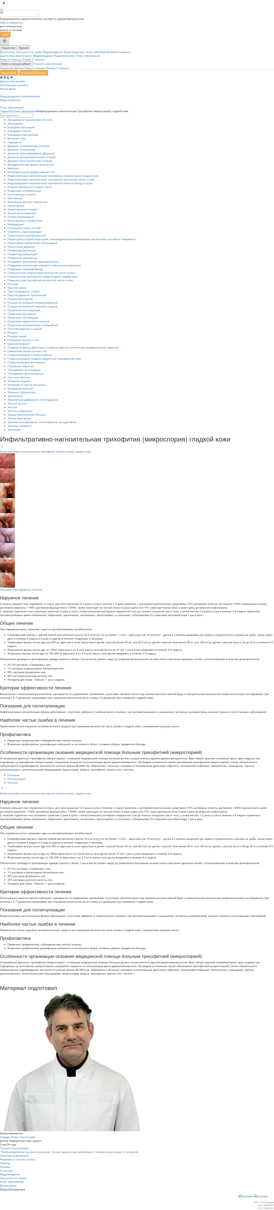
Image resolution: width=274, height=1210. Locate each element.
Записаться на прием (29, 52)
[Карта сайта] (8, 77)
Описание (6, 589)
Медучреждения (53, 52)
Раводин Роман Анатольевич (17, 1137)
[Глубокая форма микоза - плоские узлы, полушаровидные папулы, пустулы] (7, 490)
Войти (5, 34)
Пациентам (8, 47)
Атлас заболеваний (98, 52)
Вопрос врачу (9, 72)
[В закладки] (11, 77)
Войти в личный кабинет (16, 64)
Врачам (23, 47)
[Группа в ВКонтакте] (246, 1196)
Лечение (37, 589)
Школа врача (24, 55)
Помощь (16, 59)
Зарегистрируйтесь (11, 22)
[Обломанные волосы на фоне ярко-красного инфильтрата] (7, 565)
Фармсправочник (75, 52)
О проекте (38, 59)
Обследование (22, 589)
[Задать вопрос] (4, 77)
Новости (5, 59)
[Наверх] (3, 3)
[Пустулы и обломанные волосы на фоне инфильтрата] (7, 460)
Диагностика (8, 52)
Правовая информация (14, 1155)
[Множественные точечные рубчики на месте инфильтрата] (7, 550)
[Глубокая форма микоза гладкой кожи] (7, 505)
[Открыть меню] (1, 9)
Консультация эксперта (33, 72)
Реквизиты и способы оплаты (18, 1159)
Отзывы (26, 59)
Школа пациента (120, 52)
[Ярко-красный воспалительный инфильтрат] (7, 520)
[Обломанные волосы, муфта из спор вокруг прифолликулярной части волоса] (7, 475)
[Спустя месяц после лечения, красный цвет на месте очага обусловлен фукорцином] (7, 535)
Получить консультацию (47, 64)
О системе (6, 1170)
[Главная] (1, 77)
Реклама (5, 1167)
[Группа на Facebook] (261, 1196)
